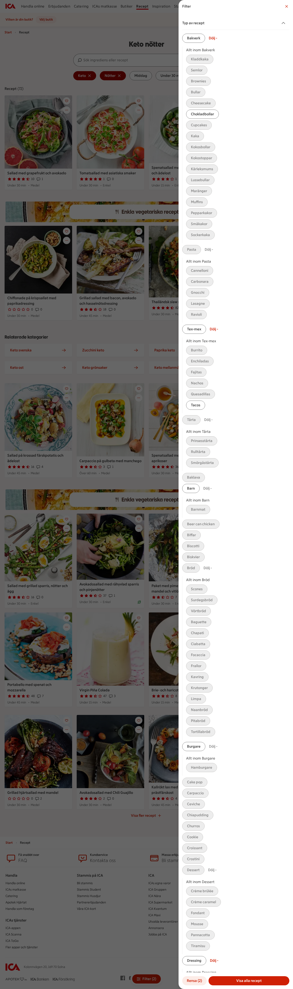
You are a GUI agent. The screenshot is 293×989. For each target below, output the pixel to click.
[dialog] (236, 494)
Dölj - (213, 38)
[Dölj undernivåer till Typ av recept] (284, 23)
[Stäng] (286, 6)
